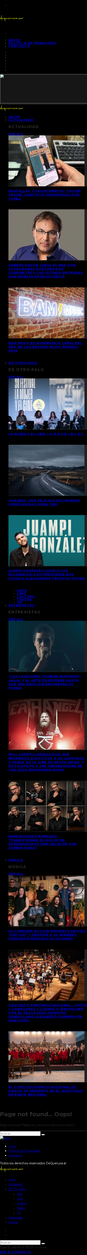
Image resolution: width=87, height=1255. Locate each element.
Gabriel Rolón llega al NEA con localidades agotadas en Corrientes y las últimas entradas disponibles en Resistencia (45, 271)
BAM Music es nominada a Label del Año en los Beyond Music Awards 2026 (45, 347)
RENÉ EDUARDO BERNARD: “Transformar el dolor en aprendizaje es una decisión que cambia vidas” (42, 842)
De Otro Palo (23, 363)
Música (15, 860)
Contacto (19, 46)
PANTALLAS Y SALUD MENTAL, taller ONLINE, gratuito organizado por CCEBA (44, 194)
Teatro (25, 599)
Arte (22, 590)
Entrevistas (21, 605)
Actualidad (21, 120)
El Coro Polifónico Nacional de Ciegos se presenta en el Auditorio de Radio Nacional (45, 1091)
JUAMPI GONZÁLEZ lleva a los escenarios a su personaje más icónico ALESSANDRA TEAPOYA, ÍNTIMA (46, 574)
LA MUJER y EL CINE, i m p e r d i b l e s (45, 434)
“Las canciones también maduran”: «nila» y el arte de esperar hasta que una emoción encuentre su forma (45, 682)
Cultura (26, 596)
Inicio (12, 1146)
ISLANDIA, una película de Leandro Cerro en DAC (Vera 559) (44, 502)
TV (19, 1213)
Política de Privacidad (32, 43)
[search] (43, 1134)
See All (16, 134)
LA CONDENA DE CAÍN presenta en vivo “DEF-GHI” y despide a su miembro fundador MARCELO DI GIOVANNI (47, 935)
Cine (21, 593)
